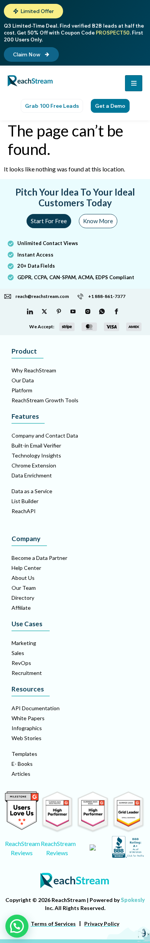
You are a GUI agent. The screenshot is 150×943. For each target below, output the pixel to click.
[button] (33, 11)
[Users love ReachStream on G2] (21, 827)
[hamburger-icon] (133, 83)
